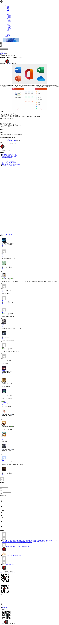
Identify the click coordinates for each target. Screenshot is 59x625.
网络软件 (8, 24)
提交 (1, 493)
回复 (2, 245)
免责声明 (10, 572)
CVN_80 (3, 370)
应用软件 (8, 14)
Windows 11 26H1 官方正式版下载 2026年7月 (9, 162)
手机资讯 (8, 8)
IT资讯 (8, 6)
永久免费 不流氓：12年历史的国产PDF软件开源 (9, 155)
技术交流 (6, 36)
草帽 (2, 300)
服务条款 (4, 572)
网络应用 (9, 27)
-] (2, 254)
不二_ (3, 324)
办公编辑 (9, 15)
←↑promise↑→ (4, 277)
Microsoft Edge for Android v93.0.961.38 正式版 (9, 156)
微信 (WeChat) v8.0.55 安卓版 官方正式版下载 (9, 154)
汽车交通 (8, 10)
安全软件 (9, 19)
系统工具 (8, 18)
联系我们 (13, 572)
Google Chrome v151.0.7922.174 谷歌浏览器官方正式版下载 (11, 164)
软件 (2, 53)
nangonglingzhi (4, 402)
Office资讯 (8, 34)
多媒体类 (8, 13)
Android (8, 29)
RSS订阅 (16, 572)
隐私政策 (7, 572)
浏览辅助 (9, 26)
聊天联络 (9, 28)
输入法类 (9, 17)
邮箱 (1, 490)
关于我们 (1, 572)
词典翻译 (9, 16)
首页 (5, 4)
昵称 (1, 488)
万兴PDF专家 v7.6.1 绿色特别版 (7, 157)
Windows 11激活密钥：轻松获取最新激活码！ (9, 161)
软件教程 (8, 30)
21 (11, 63)
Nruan (10, 63)
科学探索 (8, 9)
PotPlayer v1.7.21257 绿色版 (6, 163)
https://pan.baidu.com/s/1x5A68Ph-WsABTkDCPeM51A (8, 140)
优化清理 (9, 20)
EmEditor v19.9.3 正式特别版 (6, 158)
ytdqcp (3, 460)
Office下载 (8, 35)
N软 (11, 150)
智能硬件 (8, 7)
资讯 (5, 5)
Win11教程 (8, 33)
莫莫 (2, 312)
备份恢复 (9, 21)
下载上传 (9, 25)
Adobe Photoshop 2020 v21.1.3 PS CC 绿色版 (8, 165)
